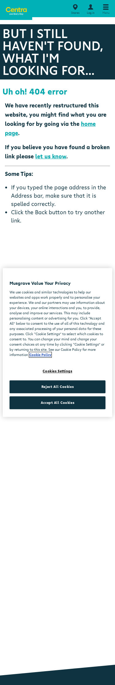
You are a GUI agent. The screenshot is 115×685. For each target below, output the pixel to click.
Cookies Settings (57, 371)
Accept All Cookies (57, 403)
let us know (50, 156)
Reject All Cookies (57, 387)
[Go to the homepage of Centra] (16, 10)
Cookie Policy (40, 355)
